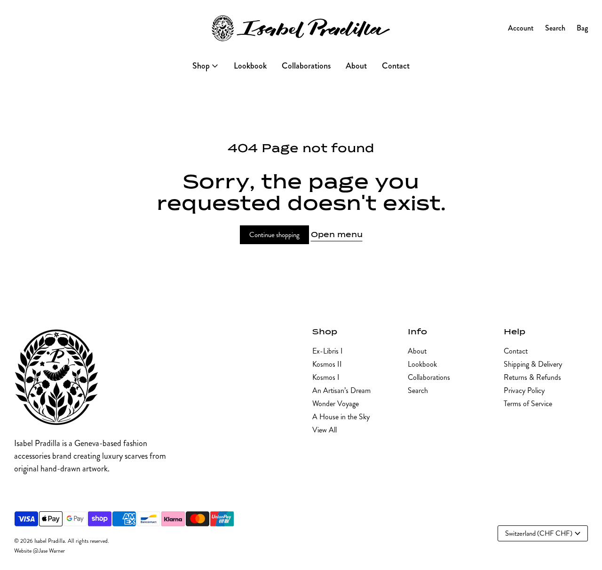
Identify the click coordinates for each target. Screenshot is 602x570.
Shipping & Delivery (533, 364)
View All (324, 429)
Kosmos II (327, 364)
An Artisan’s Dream (341, 390)
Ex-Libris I (327, 351)
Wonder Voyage (335, 403)
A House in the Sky (341, 416)
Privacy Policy (524, 390)
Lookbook (422, 364)
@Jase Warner (49, 551)
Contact (516, 351)
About (417, 351)
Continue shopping (274, 235)
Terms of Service (528, 403)
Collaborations (429, 377)
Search (418, 390)
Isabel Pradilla (49, 541)
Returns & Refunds (532, 377)
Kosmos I (326, 377)
